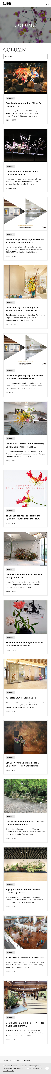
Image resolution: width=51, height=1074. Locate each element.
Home (5, 1060)
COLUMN (16, 1060)
